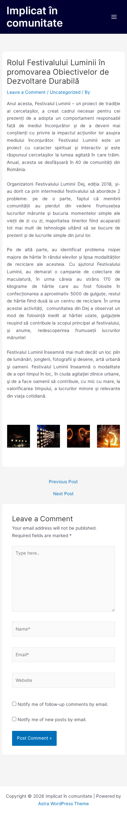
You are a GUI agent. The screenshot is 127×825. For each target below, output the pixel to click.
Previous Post (63, 482)
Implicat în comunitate (35, 16)
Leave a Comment (26, 92)
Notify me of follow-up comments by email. (63, 704)
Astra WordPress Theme (63, 803)
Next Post (63, 494)
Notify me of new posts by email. (52, 719)
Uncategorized (65, 92)
